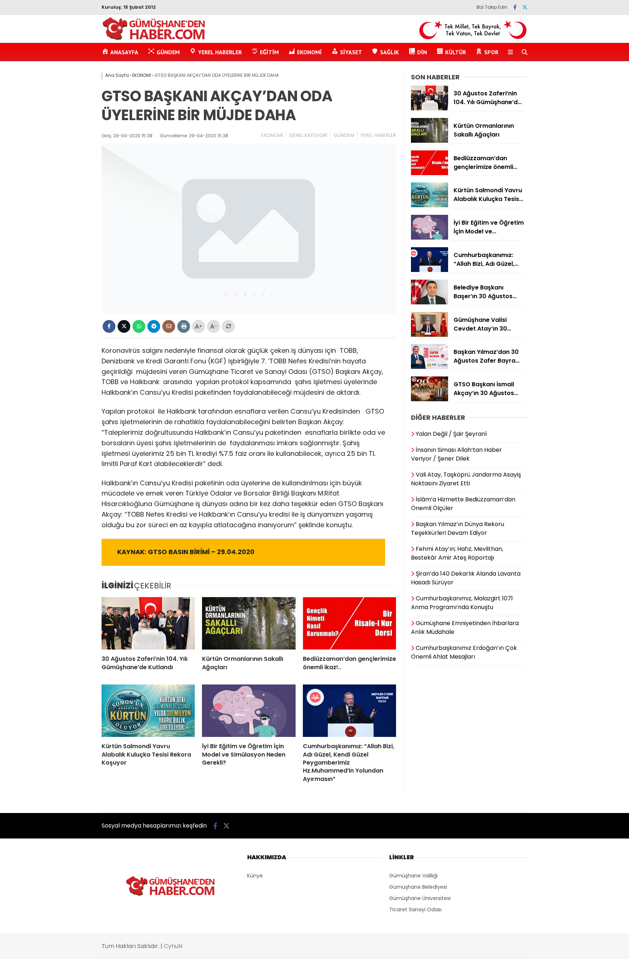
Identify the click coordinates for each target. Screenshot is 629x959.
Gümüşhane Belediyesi (418, 887)
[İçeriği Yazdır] (183, 326)
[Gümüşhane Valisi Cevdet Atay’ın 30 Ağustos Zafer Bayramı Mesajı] (429, 335)
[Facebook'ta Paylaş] (109, 326)
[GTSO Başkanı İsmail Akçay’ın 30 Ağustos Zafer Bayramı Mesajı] (429, 399)
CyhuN (173, 946)
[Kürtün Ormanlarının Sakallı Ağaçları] (248, 623)
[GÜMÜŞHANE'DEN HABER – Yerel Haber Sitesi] (154, 39)
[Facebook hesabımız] (515, 7)
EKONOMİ (272, 135)
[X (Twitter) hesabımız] (524, 7)
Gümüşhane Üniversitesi (420, 898)
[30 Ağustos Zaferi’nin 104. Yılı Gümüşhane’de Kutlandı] (148, 623)
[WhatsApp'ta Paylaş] (138, 326)
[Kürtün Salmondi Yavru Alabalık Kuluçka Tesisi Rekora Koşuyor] (148, 710)
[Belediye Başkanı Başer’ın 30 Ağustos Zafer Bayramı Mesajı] (429, 302)
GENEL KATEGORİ (308, 135)
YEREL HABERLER (378, 135)
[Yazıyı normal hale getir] (228, 326)
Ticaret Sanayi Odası (415, 909)
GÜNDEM (343, 135)
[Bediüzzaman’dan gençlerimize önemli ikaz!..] (349, 623)
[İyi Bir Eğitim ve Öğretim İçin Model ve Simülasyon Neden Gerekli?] (248, 710)
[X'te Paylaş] (124, 326)
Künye (255, 875)
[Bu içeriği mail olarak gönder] (168, 326)
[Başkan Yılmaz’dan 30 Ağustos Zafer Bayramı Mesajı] (429, 367)
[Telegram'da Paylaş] (153, 326)
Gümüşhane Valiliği (413, 875)
